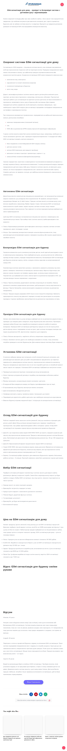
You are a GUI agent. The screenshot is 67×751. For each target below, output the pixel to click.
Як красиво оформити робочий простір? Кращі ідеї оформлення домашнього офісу (33, 738)
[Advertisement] (33, 46)
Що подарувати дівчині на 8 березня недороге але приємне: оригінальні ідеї (12, 738)
